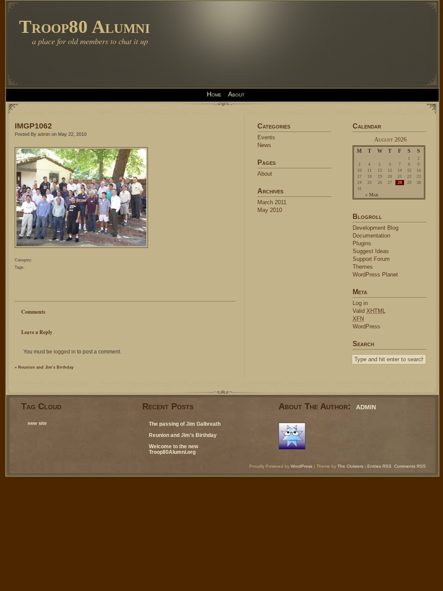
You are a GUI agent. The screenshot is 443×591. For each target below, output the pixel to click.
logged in (65, 352)
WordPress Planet (375, 274)
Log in (360, 303)
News (264, 145)
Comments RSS (410, 466)
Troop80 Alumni (84, 26)
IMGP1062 (33, 125)
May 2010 (269, 210)
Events (266, 137)
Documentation (371, 235)
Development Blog (375, 228)
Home (214, 94)
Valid (369, 311)
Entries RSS (379, 466)
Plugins (362, 243)
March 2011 (271, 202)
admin (44, 134)
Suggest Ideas (371, 251)
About (236, 94)
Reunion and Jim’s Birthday (46, 367)
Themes (363, 266)
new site (37, 423)
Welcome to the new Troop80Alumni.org (173, 449)
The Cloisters (350, 466)
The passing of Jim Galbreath (185, 424)
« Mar (372, 194)
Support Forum (371, 259)
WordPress (366, 326)
